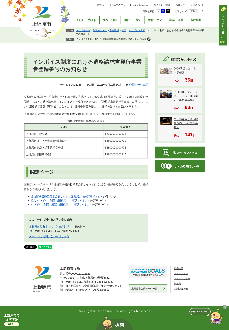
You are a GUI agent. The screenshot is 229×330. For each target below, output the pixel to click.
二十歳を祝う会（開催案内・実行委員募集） (186, 123)
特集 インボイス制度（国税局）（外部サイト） (59, 200)
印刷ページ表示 (138, 84)
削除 (149, 39)
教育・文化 (155, 20)
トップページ (83, 30)
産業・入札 (176, 20)
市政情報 (196, 20)
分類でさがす (100, 30)
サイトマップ (181, 273)
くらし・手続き (86, 20)
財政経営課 (62, 226)
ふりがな (180, 5)
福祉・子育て (132, 20)
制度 (124, 30)
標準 (192, 11)
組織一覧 (178, 268)
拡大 (201, 11)
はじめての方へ (117, 5)
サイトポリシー (182, 278)
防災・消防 (110, 20)
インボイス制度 (137, 30)
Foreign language (139, 5)
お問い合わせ (181, 288)
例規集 (177, 283)
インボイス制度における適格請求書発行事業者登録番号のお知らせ (111, 39)
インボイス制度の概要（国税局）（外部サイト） (60, 204)
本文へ (100, 5)
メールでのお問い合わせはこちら (49, 236)
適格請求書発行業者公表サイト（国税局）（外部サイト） (65, 196)
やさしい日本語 (162, 5)
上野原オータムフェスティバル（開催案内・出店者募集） (186, 95)
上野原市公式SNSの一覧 (144, 288)
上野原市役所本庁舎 (41, 226)
